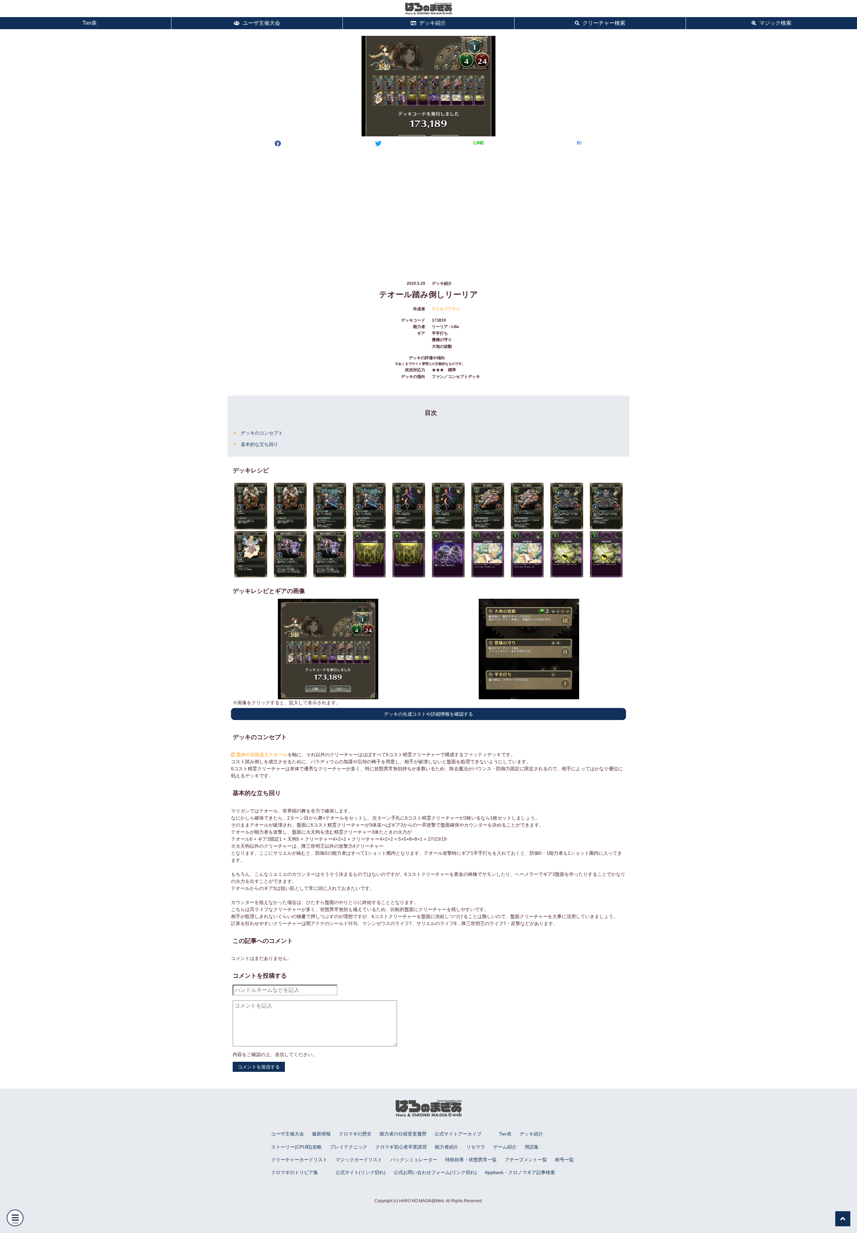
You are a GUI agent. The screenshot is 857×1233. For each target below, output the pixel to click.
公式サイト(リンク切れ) (360, 1172)
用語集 (532, 1147)
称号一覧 (564, 1159)
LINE (478, 142)
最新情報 (321, 1134)
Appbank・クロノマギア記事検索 (520, 1172)
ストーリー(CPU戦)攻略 (296, 1147)
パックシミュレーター (413, 1159)
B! (579, 142)
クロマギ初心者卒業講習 (401, 1147)
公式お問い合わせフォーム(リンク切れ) (435, 1172)
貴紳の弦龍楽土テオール (261, 754)
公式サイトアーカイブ (458, 1134)
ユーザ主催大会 (260, 23)
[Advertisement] (428, 207)
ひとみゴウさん (446, 309)
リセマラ (475, 1147)
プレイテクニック (348, 1147)
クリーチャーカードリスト (299, 1159)
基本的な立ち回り (259, 444)
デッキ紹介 (432, 23)
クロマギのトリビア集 (294, 1172)
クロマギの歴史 (355, 1134)
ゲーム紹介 (505, 1147)
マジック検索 (774, 23)
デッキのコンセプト (262, 433)
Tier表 (89, 23)
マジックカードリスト (358, 1159)
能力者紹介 (446, 1147)
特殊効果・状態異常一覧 (471, 1159)
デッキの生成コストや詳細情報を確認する (428, 714)
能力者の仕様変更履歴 (403, 1134)
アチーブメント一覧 (526, 1159)
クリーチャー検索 (603, 23)
